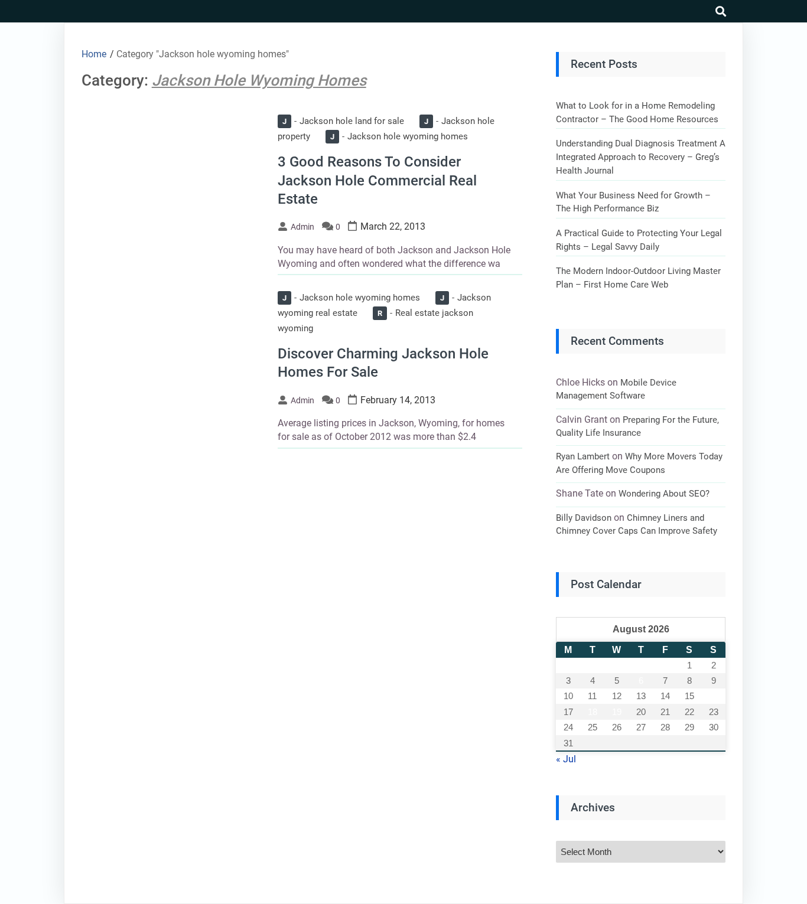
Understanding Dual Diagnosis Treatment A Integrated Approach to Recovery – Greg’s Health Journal (640, 156)
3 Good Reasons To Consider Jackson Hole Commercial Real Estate (377, 180)
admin (302, 226)
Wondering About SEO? (664, 493)
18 (592, 712)
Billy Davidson (583, 518)
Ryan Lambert (583, 456)
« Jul (566, 759)
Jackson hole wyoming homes (399, 136)
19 (616, 712)
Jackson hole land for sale (343, 121)
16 (713, 696)
